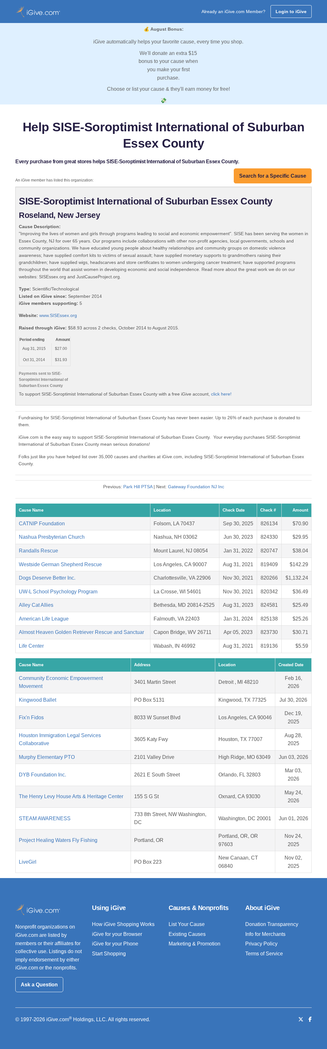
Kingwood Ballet (37, 700)
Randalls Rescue (38, 550)
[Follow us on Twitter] (300, 1019)
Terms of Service (264, 953)
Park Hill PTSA (137, 486)
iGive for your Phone (115, 943)
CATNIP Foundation (42, 523)
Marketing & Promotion (194, 943)
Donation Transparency (271, 924)
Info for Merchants (265, 934)
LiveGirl (27, 862)
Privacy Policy (261, 943)
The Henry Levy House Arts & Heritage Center (71, 796)
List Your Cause (187, 924)
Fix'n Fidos (31, 717)
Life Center (31, 646)
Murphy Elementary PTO (47, 757)
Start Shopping (109, 953)
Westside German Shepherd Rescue (60, 564)
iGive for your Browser (117, 934)
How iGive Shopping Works (123, 924)
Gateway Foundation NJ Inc (196, 486)
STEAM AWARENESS (45, 818)
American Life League (44, 618)
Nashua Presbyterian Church (52, 537)
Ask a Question (39, 984)
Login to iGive (291, 11)
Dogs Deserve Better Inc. (47, 578)
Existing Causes (187, 934)
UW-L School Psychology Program (58, 591)
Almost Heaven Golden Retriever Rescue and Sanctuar (81, 632)
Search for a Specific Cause (272, 176)
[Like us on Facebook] (310, 1019)
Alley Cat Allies (36, 605)
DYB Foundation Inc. (42, 774)
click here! (221, 394)
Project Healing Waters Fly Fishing (58, 840)
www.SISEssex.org (58, 315)
